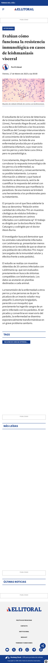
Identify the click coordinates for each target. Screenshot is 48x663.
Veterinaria (8, 28)
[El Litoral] (24, 9)
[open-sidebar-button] (3, 9)
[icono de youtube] (7, 650)
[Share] (43, 646)
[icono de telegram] (34, 650)
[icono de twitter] (14, 650)
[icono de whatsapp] (27, 650)
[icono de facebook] (20, 650)
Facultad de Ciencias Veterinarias (16, 342)
